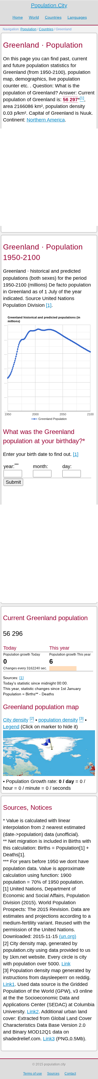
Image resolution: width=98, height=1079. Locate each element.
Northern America (46, 120)
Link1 (9, 984)
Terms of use (32, 1073)
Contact (70, 1073)
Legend (11, 726)
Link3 (49, 1038)
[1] (48, 305)
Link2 (33, 1011)
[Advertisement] (49, 177)
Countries (53, 17)
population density (58, 720)
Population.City (49, 5)
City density (15, 720)
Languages (77, 17)
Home (18, 17)
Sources (53, 1073)
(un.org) (67, 936)
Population (28, 29)
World (34, 17)
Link (66, 963)
